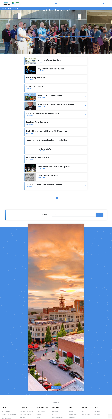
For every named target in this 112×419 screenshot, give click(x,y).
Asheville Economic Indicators (57, 417)
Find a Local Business (6, 411)
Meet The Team (56, 387)
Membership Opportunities (7, 413)
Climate (53, 413)
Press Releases (85, 413)
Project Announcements (86, 414)
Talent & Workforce (23, 413)
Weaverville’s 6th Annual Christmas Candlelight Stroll (54, 167)
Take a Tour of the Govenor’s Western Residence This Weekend (44, 185)
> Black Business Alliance (6, 418)
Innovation (22, 416)
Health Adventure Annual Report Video (37, 159)
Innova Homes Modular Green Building (37, 123)
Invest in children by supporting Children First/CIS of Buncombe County (47, 132)
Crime (53, 416)
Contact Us (96, 409)
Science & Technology (41, 413)
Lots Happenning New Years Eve (35, 78)
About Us (96, 407)
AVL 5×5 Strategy (40, 409)
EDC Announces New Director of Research (50, 61)
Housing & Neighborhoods (73, 413)
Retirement (71, 411)
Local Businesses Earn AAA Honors (48, 176)
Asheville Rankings (55, 409)
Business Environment (23, 407)
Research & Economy (55, 407)
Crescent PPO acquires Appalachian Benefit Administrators (43, 114)
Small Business (22, 417)
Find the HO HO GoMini (44, 150)
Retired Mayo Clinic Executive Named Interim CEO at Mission (56, 105)
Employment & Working (73, 414)
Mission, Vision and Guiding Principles (101, 413)
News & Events (84, 407)
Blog (83, 411)
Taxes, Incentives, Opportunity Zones (26, 411)
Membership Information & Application (9, 414)
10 (63, 198)
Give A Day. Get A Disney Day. (34, 87)
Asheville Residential (55, 411)
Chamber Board (97, 414)
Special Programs (5, 416)
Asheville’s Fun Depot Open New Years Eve (50, 96)
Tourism (38, 417)
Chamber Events (85, 409)
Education (70, 416)
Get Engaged (4, 407)
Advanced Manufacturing (41, 411)
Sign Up (99, 215)
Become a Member (5, 409)
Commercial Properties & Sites (25, 414)
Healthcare (39, 414)
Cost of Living (54, 414)
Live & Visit (71, 407)
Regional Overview (23, 409)
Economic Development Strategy (42, 407)
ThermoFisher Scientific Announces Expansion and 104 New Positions (46, 141)
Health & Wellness (72, 417)
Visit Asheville (71, 409)
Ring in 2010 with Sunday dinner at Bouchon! (51, 70)
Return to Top (56, 402)
